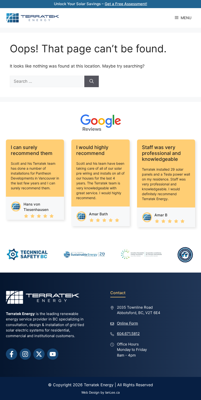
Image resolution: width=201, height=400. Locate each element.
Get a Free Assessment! (126, 3)
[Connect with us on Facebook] (11, 354)
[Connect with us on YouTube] (52, 354)
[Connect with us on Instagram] (25, 354)
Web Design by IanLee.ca (100, 392)
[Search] (91, 81)
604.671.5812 (128, 333)
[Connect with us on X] (39, 354)
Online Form (127, 323)
